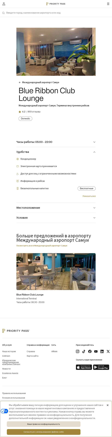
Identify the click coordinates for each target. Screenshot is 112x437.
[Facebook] (90, 351)
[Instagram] (77, 351)
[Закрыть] (108, 405)
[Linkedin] (102, 351)
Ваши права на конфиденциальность (43, 424)
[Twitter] (108, 351)
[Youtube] (96, 351)
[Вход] (3, 3)
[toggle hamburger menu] (108, 3)
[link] (84, 367)
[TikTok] (83, 351)
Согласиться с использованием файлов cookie (44, 432)
